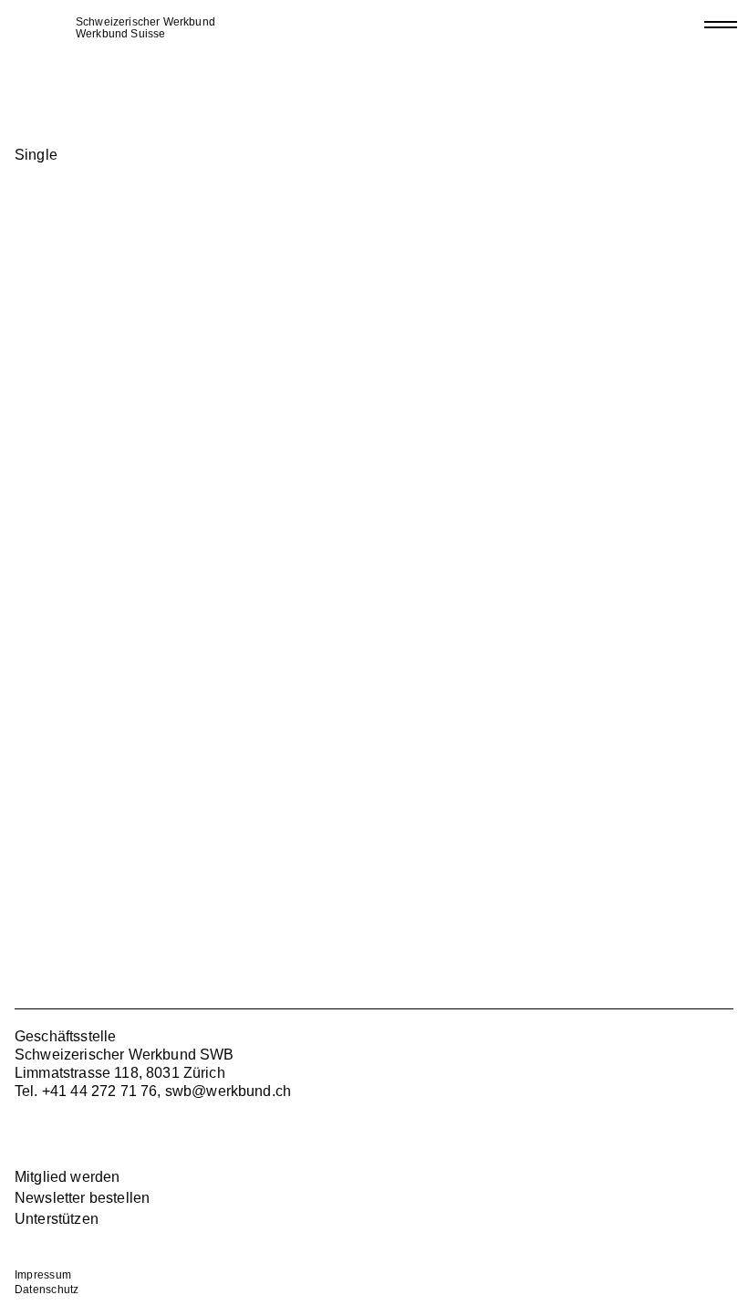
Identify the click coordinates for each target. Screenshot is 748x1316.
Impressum (43, 1275)
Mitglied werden (67, 1177)
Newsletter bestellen (82, 1198)
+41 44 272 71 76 (100, 1091)
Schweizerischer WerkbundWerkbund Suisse (145, 28)
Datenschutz (47, 1289)
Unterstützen (57, 1219)
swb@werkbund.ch (228, 1091)
